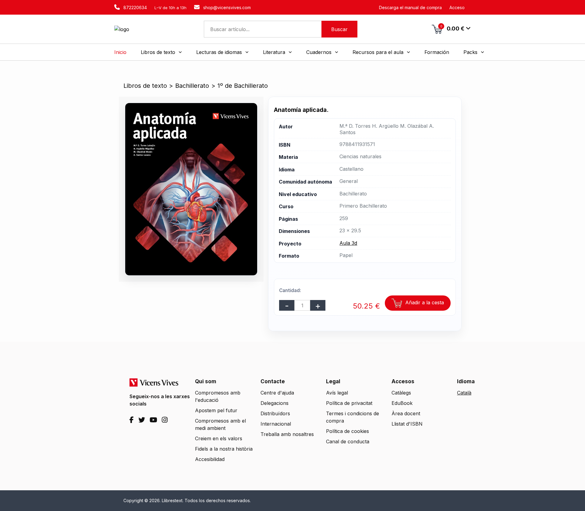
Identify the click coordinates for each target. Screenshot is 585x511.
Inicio (120, 52)
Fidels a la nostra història (224, 449)
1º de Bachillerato (243, 85)
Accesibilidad (210, 459)
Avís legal (337, 393)
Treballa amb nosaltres (287, 434)
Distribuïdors (275, 413)
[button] (161, 52)
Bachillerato (192, 85)
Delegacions (275, 403)
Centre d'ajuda (277, 393)
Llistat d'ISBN (407, 424)
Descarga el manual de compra (410, 7)
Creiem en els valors (218, 438)
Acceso (457, 7)
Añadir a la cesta (424, 303)
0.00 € (452, 28)
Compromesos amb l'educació (217, 396)
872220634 (134, 7)
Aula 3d (348, 243)
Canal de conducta (347, 441)
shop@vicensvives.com (226, 7)
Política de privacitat (349, 403)
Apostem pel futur (216, 410)
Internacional (276, 424)
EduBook (402, 403)
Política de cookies (347, 431)
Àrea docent (406, 413)
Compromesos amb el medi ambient (220, 424)
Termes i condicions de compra (352, 417)
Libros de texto (145, 85)
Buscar (339, 29)
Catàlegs (401, 393)
